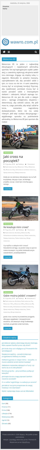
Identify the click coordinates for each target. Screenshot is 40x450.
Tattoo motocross (20, 238)
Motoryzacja (8, 153)
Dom (3, 403)
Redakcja (21, 164)
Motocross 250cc (19, 304)
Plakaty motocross (20, 172)
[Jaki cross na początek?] (20, 126)
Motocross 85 (25, 233)
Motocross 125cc (23, 167)
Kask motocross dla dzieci (12, 233)
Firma (4, 410)
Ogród (4, 420)
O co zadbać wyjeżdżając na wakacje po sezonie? (19, 382)
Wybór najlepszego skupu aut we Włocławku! (18, 391)
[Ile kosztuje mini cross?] (20, 197)
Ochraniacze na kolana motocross (26, 170)
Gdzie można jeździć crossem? (19, 295)
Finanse (4, 407)
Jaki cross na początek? (13, 158)
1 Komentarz (31, 164)
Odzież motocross (29, 235)
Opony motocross (8, 172)
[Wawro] (4, 52)
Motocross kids (10, 170)
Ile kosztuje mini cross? (16, 227)
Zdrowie (5, 423)
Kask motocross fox (11, 167)
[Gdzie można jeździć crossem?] (20, 266)
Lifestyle (5, 413)
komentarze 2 (31, 298)
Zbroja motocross (16, 312)
